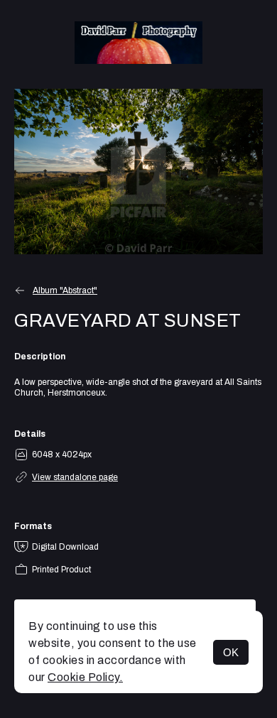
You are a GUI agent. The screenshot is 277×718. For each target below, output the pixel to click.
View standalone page (75, 477)
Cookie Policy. (85, 677)
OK (231, 652)
